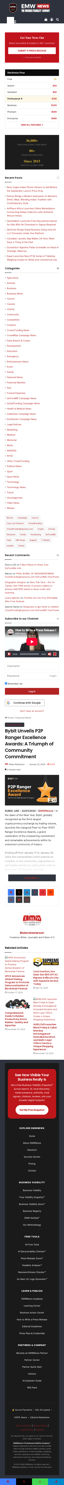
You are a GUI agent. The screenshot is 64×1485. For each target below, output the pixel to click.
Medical (11, 434)
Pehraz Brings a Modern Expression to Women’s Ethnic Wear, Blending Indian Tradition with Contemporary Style (32, 200)
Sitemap (39, 1429)
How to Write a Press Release (32, 1319)
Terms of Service (23, 1425)
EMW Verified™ (32, 1218)
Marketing (12, 429)
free (9, 387)
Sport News (13, 476)
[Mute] (49, 654)
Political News (14, 466)
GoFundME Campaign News (21, 398)
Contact (32, 1170)
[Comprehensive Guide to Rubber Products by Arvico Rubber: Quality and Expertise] (18, 1003)
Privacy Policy (40, 1425)
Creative (11, 325)
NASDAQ (11, 450)
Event (10, 366)
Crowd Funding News (18, 330)
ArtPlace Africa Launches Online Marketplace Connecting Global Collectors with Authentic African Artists (31, 212)
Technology (13, 482)
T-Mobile (45, 540)
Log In (32, 691)
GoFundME (50, 534)
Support (33, 540)
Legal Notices (14, 424)
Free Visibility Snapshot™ (32, 1197)
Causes (11, 304)
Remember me (14, 683)
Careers (32, 1373)
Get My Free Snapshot (32, 1109)
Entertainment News (17, 361)
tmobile (10, 545)
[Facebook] (11, 892)
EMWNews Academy (32, 1298)
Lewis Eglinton (12, 598)
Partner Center (32, 1360)
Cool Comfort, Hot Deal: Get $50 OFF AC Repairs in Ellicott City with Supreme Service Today (45, 978)
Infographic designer (15, 582)
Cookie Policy (27, 1429)
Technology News (16, 487)
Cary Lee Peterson (15, 523)
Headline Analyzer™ (32, 1265)
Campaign (22, 517)
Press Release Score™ (32, 1258)
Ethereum (11, 534)
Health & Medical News (19, 408)
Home (10, 717)
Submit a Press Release (32, 50)
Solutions (32, 1150)
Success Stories (32, 1156)
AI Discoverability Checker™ (32, 1251)
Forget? (53, 676)
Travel (10, 492)
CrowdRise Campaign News (21, 335)
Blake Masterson (17, 764)
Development (14, 346)
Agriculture (12, 277)
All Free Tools (32, 1244)
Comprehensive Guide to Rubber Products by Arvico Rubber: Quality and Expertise (16, 1019)
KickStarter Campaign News (22, 419)
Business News (15, 293)
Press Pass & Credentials (32, 1333)
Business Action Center (32, 1312)
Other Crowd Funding (18, 461)
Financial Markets (16, 382)
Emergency (13, 356)
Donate (51, 529)
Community (13, 314)
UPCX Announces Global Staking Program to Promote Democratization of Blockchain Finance (17, 982)
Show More (31, 877)
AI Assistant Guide (32, 1380)
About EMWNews (32, 1143)
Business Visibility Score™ (32, 1204)
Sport (10, 471)
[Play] (9, 654)
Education (12, 351)
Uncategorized (14, 497)
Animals (11, 283)
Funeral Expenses (16, 393)
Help (9, 540)
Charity (11, 309)
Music (10, 445)
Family (10, 372)
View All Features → (32, 125)
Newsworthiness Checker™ (32, 1272)
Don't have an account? (32, 711)
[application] (32, 641)
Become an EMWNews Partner (32, 1353)
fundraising (36, 534)
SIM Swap (20, 540)
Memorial (12, 440)
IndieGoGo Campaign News (21, 414)
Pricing (32, 1163)
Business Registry (32, 1211)
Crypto (41, 529)
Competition (13, 319)
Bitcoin (10, 517)
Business (11, 288)
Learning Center (32, 1305)
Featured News (23, 717)
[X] (19, 892)
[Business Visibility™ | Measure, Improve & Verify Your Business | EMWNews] (32, 8)
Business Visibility (32, 1190)
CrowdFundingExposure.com (20, 529)
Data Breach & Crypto (18, 340)
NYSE (10, 456)
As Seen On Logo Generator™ (32, 1279)
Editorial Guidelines (32, 1326)
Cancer (11, 298)
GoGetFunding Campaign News (23, 403)
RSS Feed (32, 1387)
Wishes (10, 508)
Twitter (21, 545)
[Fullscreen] (54, 654)
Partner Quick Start (32, 1366)
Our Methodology (32, 1224)
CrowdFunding (35, 523)
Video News (13, 503)
